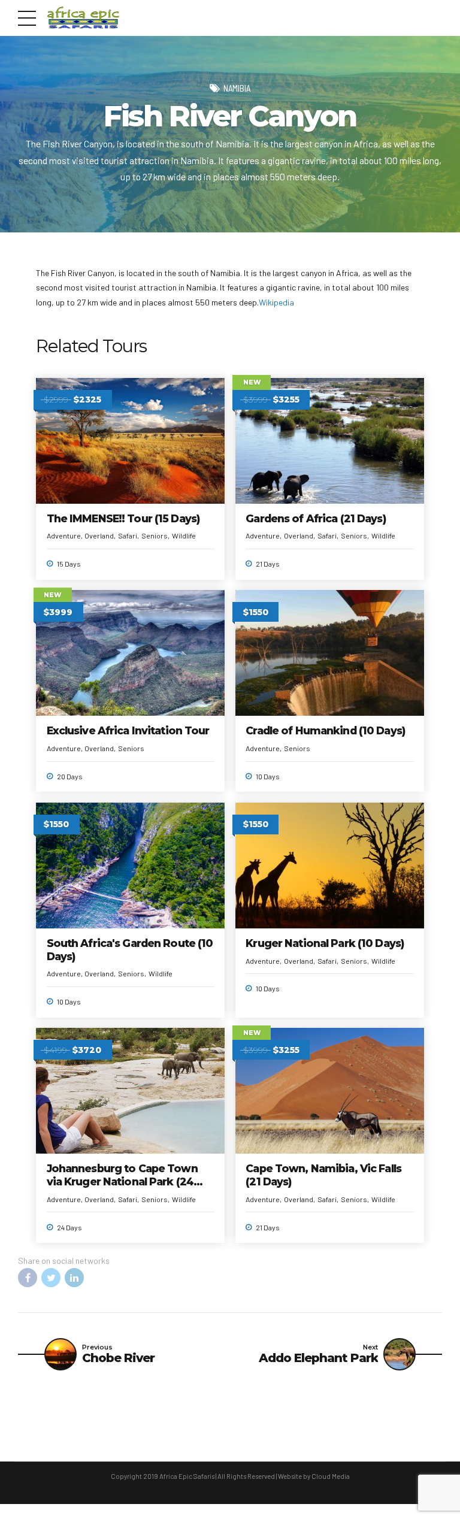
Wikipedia (276, 302)
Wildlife (184, 535)
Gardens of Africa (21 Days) (315, 518)
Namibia (236, 88)
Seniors (154, 535)
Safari (127, 535)
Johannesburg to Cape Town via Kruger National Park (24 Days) (122, 1181)
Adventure (64, 535)
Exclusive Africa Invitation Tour (128, 730)
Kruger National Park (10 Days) (325, 943)
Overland (99, 535)
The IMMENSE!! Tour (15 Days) (123, 518)
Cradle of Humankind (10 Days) (325, 730)
